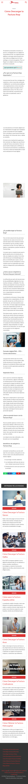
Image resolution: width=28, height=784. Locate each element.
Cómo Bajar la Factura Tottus (10, 754)
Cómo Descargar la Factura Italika (13, 555)
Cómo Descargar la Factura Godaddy (12, 758)
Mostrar (19, 67)
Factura (14, 8)
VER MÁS (14, 508)
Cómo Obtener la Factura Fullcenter (11, 761)
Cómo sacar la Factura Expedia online (11, 598)
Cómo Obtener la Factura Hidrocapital (13, 724)
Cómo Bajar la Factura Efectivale (11, 751)
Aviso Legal (5, 770)
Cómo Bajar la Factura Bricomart (11, 749)
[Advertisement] (14, 34)
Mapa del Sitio (6, 765)
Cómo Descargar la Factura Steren (13, 513)
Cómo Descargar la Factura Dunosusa (12, 756)
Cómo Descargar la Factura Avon (13, 640)
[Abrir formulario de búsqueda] (26, 2)
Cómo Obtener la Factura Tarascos (11, 763)
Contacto (11, 770)
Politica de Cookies (20, 770)
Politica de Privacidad (11, 772)
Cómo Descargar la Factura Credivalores (13, 682)
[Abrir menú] (2, 2)
